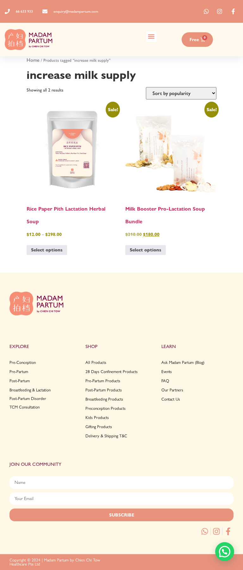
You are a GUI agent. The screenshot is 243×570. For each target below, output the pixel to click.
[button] (151, 36)
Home (33, 60)
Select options (47, 250)
